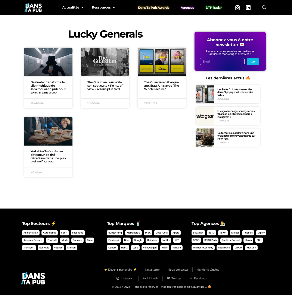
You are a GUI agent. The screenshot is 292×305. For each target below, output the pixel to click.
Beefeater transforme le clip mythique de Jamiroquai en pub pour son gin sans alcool (48, 87)
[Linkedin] (248, 7)
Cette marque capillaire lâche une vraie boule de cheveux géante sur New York (236, 135)
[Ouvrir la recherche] (264, 7)
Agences (187, 8)
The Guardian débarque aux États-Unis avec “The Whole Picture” (161, 85)
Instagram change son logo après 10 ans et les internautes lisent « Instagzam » (236, 113)
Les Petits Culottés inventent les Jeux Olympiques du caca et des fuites (235, 92)
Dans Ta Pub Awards (153, 8)
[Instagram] (237, 7)
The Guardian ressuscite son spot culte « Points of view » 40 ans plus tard (104, 85)
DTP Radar (213, 8)
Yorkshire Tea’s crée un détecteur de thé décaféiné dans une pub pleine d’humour (48, 156)
